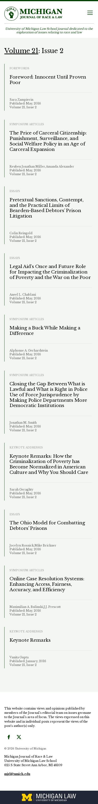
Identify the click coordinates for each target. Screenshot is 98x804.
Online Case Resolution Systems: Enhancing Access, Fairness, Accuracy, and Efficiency (47, 584)
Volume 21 (21, 51)
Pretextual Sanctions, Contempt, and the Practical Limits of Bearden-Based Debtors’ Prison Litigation (46, 208)
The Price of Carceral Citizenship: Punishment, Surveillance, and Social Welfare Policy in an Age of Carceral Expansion (48, 141)
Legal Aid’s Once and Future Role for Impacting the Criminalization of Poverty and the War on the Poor (50, 272)
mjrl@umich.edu (17, 774)
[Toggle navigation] (89, 13)
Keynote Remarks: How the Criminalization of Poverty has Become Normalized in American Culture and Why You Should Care (49, 464)
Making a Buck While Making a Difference (45, 330)
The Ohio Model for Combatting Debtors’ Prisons (47, 525)
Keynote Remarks (30, 640)
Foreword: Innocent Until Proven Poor (48, 79)
